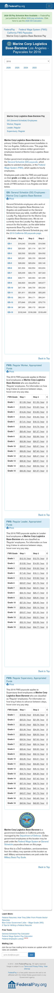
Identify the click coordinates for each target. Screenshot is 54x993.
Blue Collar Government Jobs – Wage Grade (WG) (23, 922)
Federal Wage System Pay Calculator (17, 936)
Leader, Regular (13, 127)
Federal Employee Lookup (13, 938)
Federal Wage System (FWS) (33, 29)
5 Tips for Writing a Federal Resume (17, 925)
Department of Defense (30, 835)
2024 (26, 67)
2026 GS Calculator (33, 20)
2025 (17, 67)
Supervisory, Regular (16, 131)
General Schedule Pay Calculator (15, 933)
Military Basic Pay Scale (15, 857)
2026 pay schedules (35, 18)
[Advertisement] (27, 91)
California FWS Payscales (19, 32)
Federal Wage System (28, 841)
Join (31, 954)
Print (11, 198)
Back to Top (44, 358)
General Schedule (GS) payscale (23, 161)
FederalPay (9, 29)
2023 (34, 67)
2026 (8, 67)
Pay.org (17, 6)
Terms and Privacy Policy (33, 966)
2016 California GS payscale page (25, 233)
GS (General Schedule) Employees (22, 120)
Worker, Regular (14, 124)
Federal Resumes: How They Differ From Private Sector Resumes (25, 918)
